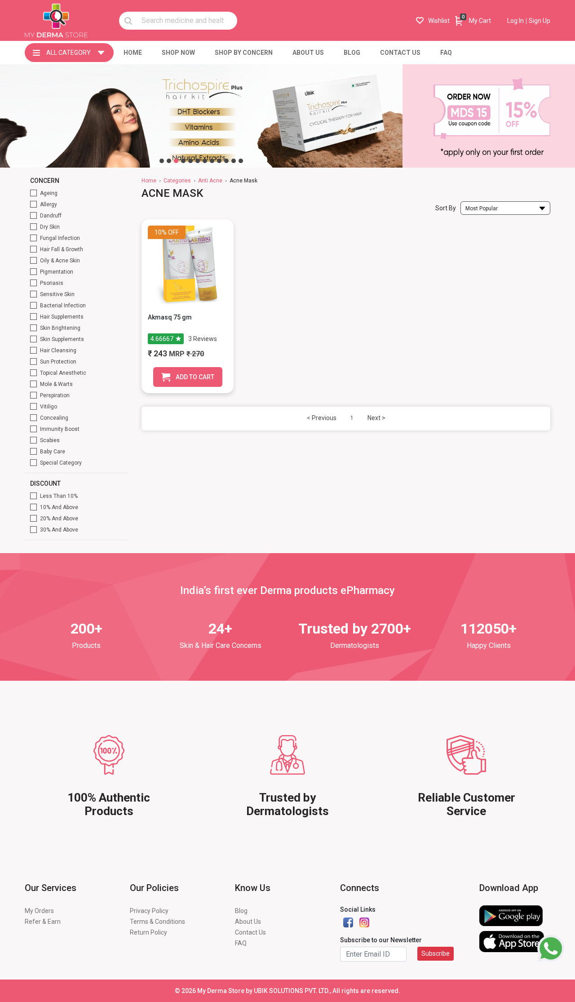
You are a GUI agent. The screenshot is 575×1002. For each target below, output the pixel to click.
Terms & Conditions (157, 921)
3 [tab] (176, 161)
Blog (241, 910)
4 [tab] (183, 161)
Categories (177, 180)
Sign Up (539, 20)
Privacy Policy (149, 910)
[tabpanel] (201, 116)
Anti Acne (210, 180)
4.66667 (161, 338)
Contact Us (250, 932)
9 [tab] (219, 161)
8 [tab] (212, 161)
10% (161, 232)
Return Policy (148, 932)
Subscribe (435, 953)
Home (149, 180)
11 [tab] (233, 161)
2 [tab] (169, 161)
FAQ (241, 943)
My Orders (39, 910)
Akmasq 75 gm (170, 317)
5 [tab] (190, 161)
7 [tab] (205, 161)
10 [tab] (226, 161)
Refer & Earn (43, 921)
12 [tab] (241, 161)
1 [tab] (161, 161)
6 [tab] (197, 161)
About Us (248, 921)
